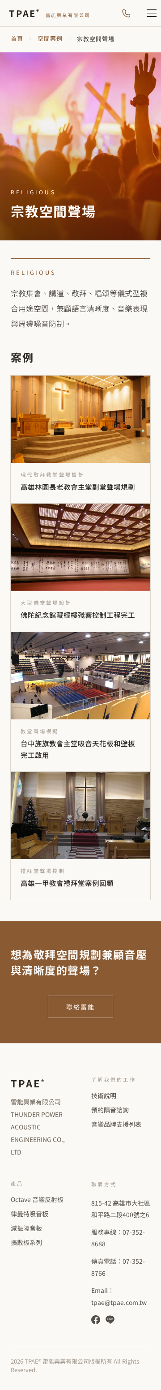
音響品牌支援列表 (116, 1124)
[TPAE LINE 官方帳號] (110, 1319)
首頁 (17, 38)
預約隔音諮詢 (110, 1109)
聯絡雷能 (80, 1006)
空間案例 (50, 38)
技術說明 (103, 1095)
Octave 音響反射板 (37, 1199)
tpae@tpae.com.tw (119, 1302)
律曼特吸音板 (29, 1213)
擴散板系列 (26, 1242)
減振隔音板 (26, 1227)
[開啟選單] (147, 13)
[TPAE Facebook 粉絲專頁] (95, 1319)
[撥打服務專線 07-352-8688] (126, 13)
